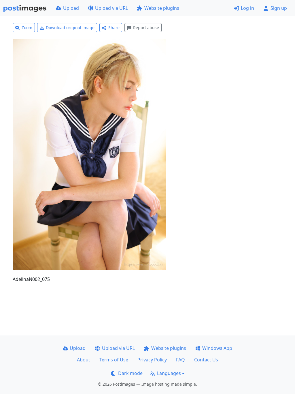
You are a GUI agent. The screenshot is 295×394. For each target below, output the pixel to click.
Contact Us (206, 360)
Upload (71, 8)
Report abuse (146, 27)
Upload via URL (111, 8)
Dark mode (130, 373)
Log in (247, 8)
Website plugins (161, 8)
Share (114, 27)
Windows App (217, 348)
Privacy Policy (152, 360)
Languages (169, 373)
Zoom (27, 27)
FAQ (180, 360)
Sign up (279, 8)
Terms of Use (113, 360)
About (83, 360)
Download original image (70, 27)
